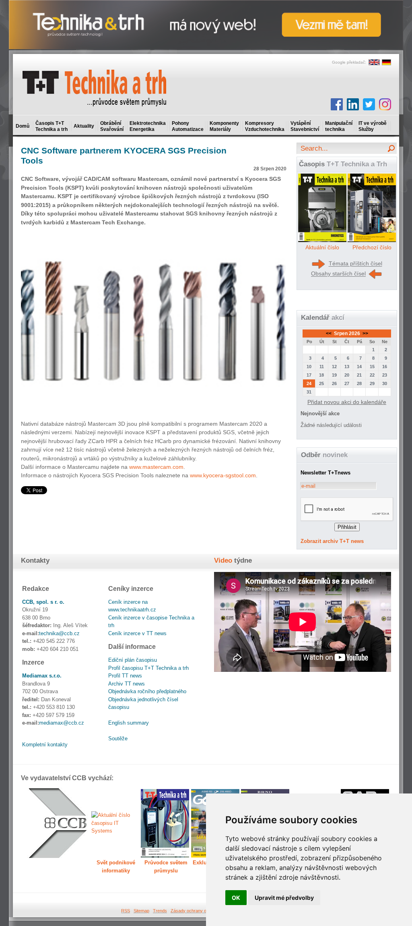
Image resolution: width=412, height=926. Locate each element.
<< (329, 333)
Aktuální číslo (322, 247)
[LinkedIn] (353, 104)
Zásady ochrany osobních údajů (202, 910)
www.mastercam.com (156, 467)
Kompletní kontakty (45, 745)
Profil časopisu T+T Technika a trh (148, 668)
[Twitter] (369, 104)
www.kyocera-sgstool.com (223, 475)
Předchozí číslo (371, 247)
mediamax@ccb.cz (61, 723)
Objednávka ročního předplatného (147, 691)
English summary (128, 723)
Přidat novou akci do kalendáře (346, 402)
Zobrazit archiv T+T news (332, 541)
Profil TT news (125, 676)
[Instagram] (385, 104)
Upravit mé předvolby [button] (284, 897)
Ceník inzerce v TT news (137, 633)
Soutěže (118, 738)
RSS (125, 910)
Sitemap (141, 910)
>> (364, 333)
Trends (160, 910)
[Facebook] (337, 104)
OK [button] (236, 897)
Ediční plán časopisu (132, 660)
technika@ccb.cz (59, 633)
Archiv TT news (126, 684)
